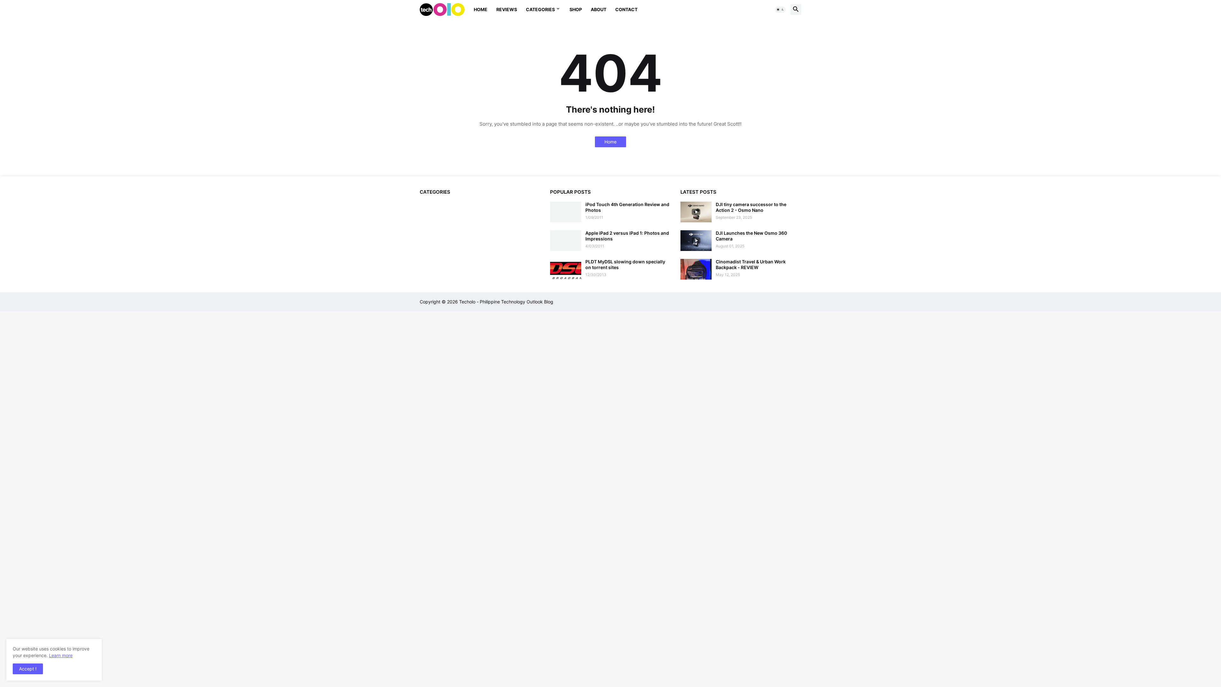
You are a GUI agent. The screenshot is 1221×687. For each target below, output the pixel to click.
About (598, 9)
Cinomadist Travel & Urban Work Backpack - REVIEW (751, 264)
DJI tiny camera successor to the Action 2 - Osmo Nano (751, 207)
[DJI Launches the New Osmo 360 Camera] (696, 240)
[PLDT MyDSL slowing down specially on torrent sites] (565, 269)
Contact (626, 9)
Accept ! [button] (28, 668)
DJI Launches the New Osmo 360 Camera (751, 235)
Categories (540, 9)
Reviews (506, 9)
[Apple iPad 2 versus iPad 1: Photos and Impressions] (565, 240)
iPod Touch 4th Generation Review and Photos (627, 207)
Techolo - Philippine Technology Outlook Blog (506, 301)
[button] (780, 9)
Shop (575, 9)
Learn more (60, 655)
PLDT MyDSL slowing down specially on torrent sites (625, 264)
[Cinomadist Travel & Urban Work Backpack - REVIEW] (696, 269)
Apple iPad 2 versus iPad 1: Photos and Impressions (627, 235)
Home (480, 9)
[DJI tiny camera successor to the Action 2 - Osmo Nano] (696, 212)
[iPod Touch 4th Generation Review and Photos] (565, 212)
